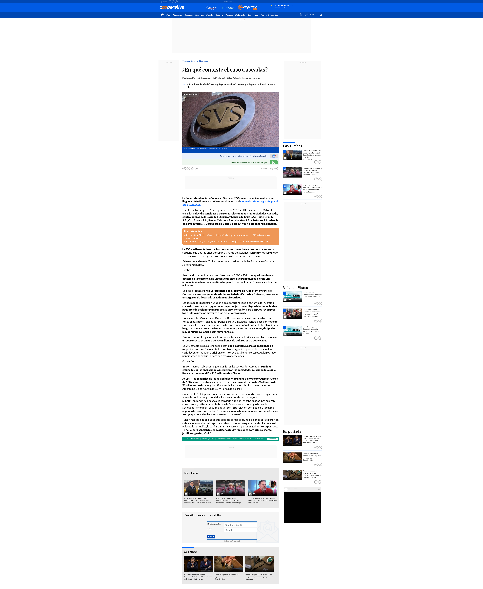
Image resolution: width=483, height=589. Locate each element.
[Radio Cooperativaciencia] (228, 7)
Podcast (229, 15)
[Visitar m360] (307, 17)
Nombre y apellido (214, 524)
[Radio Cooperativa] (247, 7)
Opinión (219, 15)
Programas (253, 15)
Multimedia (240, 15)
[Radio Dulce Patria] (212, 7)
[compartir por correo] (271, 168)
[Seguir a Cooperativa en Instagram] (176, 1)
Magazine (177, 15)
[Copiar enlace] (276, 168)
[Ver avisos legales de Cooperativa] (301, 17)
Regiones (199, 15)
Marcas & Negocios (269, 15)
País (168, 15)
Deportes (189, 15)
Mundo (209, 15)
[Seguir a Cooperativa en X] (173, 1)
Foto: (186, 94)
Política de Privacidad (232, 541)
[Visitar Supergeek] (312, 17)
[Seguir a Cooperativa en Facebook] (170, 1)
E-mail (209, 529)
